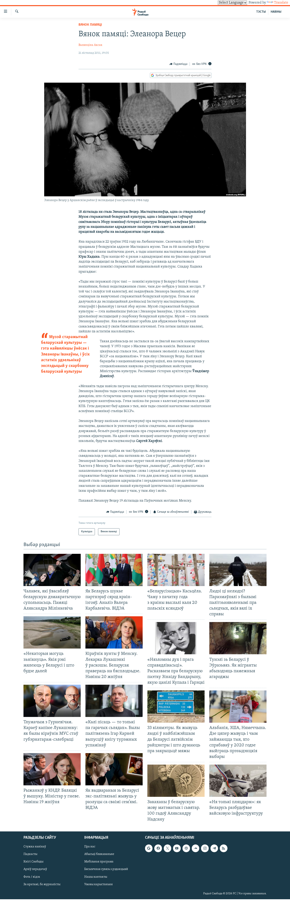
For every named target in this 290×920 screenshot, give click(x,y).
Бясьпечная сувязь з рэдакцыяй (106, 869)
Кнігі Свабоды (33, 861)
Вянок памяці (90, 25)
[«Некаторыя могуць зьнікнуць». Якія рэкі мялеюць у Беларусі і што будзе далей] (52, 632)
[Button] (178, 64)
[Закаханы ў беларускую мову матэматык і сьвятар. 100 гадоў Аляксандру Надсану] (176, 781)
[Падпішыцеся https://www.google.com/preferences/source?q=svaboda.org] (148, 848)
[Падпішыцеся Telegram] (214, 848)
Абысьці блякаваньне (99, 854)
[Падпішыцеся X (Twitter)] (167, 848)
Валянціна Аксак (90, 45)
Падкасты (30, 854)
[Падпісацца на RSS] (223, 848)
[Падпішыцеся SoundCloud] (195, 848)
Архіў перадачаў (35, 869)
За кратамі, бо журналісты (41, 884)
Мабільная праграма (98, 861)
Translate (281, 3)
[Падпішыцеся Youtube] (177, 848)
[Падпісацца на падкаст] (186, 848)
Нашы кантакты (95, 876)
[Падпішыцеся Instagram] (205, 848)
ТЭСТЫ (261, 11)
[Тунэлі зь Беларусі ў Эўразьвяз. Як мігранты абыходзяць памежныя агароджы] (238, 638)
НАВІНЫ (276, 11)
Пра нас (89, 846)
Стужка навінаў (34, 846)
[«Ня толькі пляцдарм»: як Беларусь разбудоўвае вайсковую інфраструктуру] (238, 781)
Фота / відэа (31, 876)
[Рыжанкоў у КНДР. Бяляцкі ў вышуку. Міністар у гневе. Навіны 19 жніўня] (52, 769)
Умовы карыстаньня (98, 884)
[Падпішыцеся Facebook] (158, 848)
